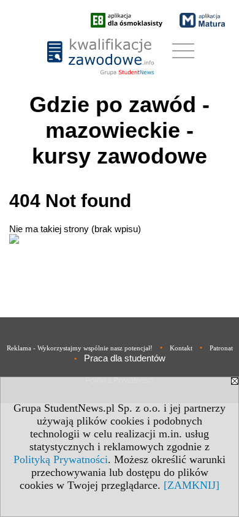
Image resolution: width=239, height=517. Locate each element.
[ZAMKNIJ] (191, 485)
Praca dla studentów (124, 358)
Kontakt (181, 348)
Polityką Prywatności (60, 459)
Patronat (221, 348)
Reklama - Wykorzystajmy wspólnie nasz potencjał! (80, 348)
